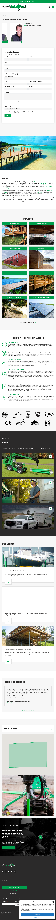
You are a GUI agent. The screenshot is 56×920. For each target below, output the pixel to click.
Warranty (4, 876)
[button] (53, 901)
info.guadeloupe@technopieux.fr (33, 25)
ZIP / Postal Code (9, 86)
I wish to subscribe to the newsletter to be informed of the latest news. (23, 104)
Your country (18, 901)
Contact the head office (6, 915)
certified (40, 192)
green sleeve (26, 198)
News (3, 882)
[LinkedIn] (3, 871)
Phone (7, 68)
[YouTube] (9, 871)
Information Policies (6, 912)
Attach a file (8, 106)
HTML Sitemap (4, 913)
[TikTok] (12, 871)
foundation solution (39, 182)
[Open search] (49, 7)
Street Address (9, 76)
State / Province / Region (35, 81)
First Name (8, 57)
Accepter (37, 914)
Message (7, 92)
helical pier (43, 183)
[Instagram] (15, 871)
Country (30, 86)
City (6, 81)
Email (6, 62)
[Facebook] (6, 871)
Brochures (4, 880)
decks (45, 186)
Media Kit (4, 878)
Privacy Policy (36, 917)
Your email (5, 901)
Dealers (3, 914)
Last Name (31, 57)
